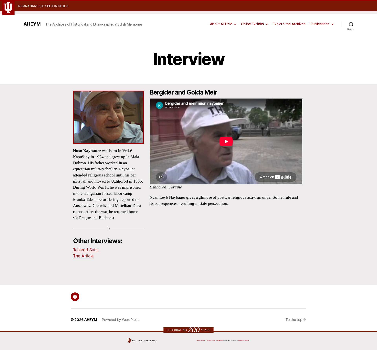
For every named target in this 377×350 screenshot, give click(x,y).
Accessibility (201, 340)
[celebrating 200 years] (188, 329)
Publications (319, 24)
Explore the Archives (289, 24)
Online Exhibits (252, 24)
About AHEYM (221, 24)
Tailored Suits (86, 249)
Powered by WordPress (120, 320)
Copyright (219, 340)
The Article (83, 256)
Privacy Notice (210, 340)
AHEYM (32, 24)
